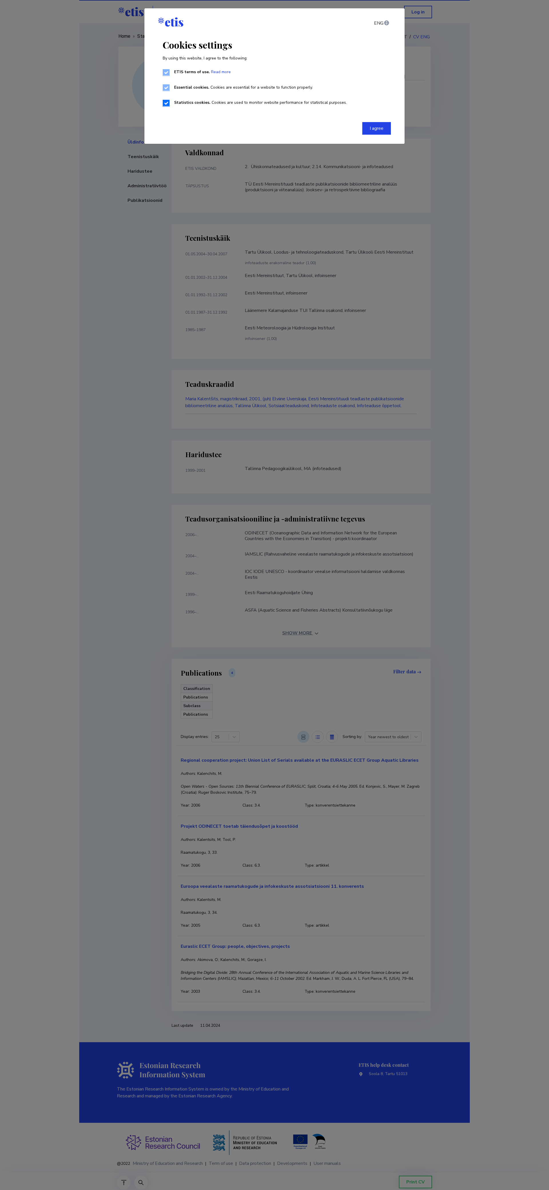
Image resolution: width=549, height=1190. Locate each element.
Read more (221, 72)
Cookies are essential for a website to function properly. (243, 87)
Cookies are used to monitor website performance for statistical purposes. (260, 102)
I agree (376, 128)
